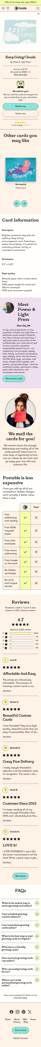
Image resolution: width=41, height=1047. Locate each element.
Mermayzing (20, 184)
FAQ (25, 1019)
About (17, 1019)
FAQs (24, 998)
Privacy (16, 1022)
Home (8, 1019)
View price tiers (20, 75)
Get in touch (20, 1030)
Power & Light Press (22, 62)
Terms (33, 1019)
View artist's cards (13, 379)
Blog (26, 1022)
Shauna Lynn (21, 188)
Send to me (20, 114)
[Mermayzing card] (20, 170)
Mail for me (20, 106)
